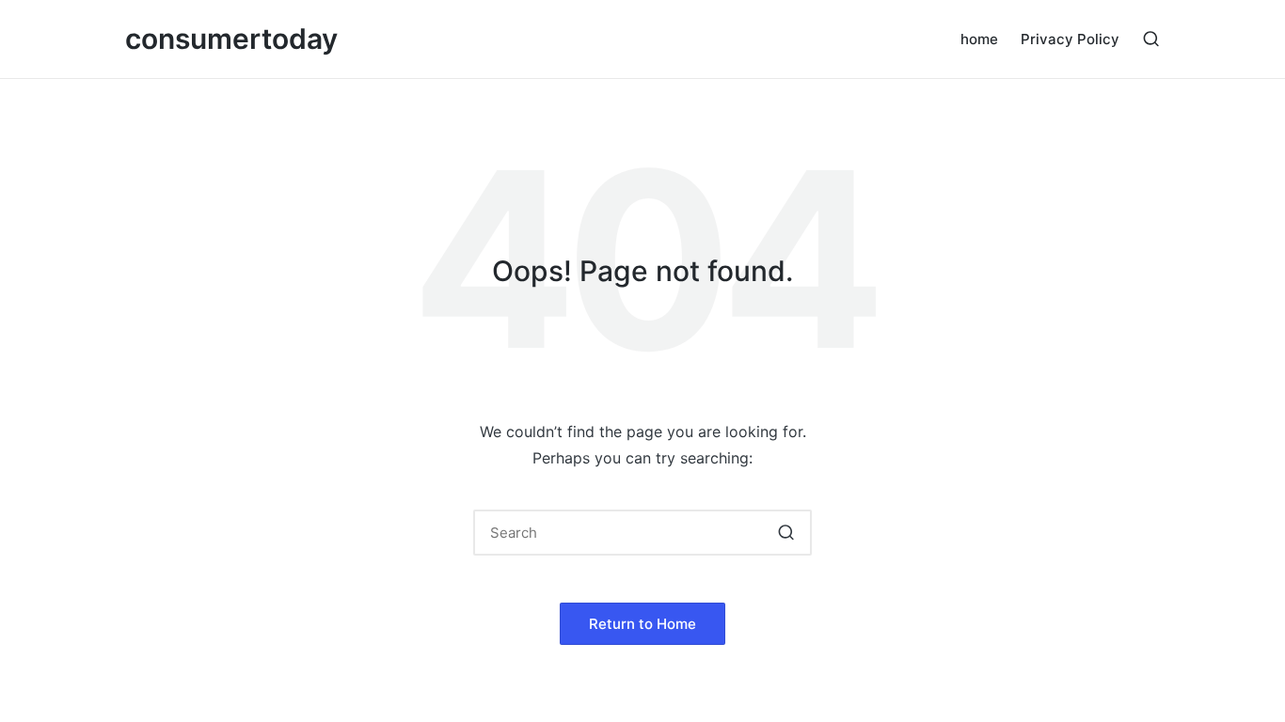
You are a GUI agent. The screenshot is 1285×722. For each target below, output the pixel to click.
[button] (786, 533)
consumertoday (231, 39)
